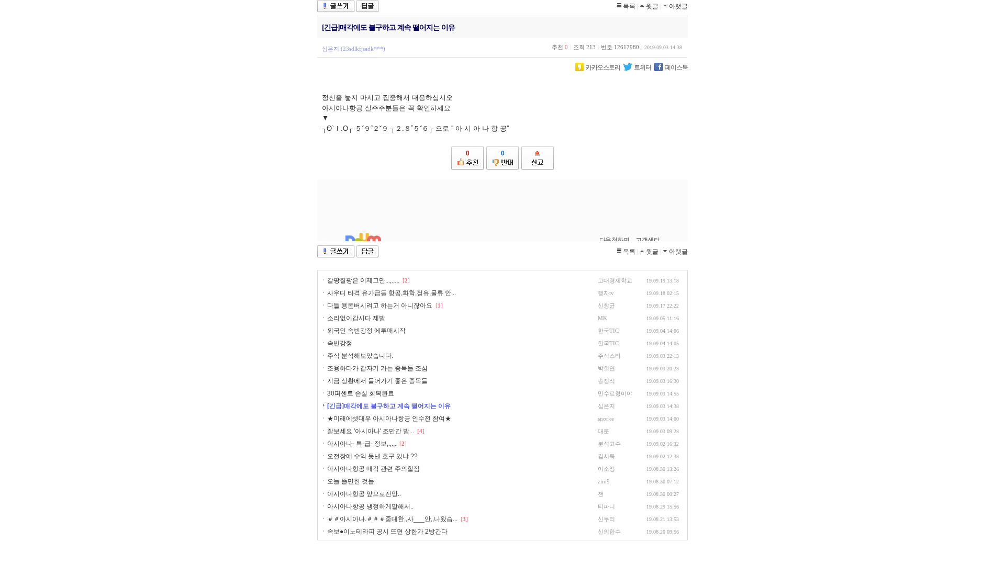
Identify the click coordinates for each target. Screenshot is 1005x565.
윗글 (652, 6)
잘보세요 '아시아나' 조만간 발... (370, 431)
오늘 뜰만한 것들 (350, 481)
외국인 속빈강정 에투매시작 (366, 330)
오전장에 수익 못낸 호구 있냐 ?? (372, 456)
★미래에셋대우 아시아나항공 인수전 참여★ (389, 418)
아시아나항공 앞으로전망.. (364, 494)
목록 (629, 6)
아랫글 (678, 6)
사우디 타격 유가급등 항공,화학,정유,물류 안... (391, 293)
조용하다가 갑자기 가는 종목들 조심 (377, 368)
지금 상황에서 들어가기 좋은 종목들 (377, 381)
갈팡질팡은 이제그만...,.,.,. (363, 280)
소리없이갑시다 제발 (356, 318)
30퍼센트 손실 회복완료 (360, 393)
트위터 (642, 67)
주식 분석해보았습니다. (360, 355)
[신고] (537, 158)
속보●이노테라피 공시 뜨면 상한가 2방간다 (387, 531)
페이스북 (676, 67)
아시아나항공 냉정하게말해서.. (370, 506)
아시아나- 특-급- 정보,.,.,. (361, 443)
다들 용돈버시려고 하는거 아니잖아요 (379, 305)
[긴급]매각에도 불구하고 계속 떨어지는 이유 (389, 406)
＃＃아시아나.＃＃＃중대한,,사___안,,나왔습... (392, 519)
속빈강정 (339, 343)
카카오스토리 (603, 67)
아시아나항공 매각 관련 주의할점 (373, 468)
